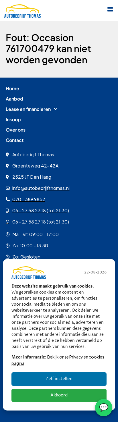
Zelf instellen (59, 379)
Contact (14, 140)
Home (12, 88)
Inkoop (13, 119)
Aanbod (14, 99)
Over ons (15, 130)
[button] (110, 10)
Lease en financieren (28, 109)
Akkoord (59, 395)
